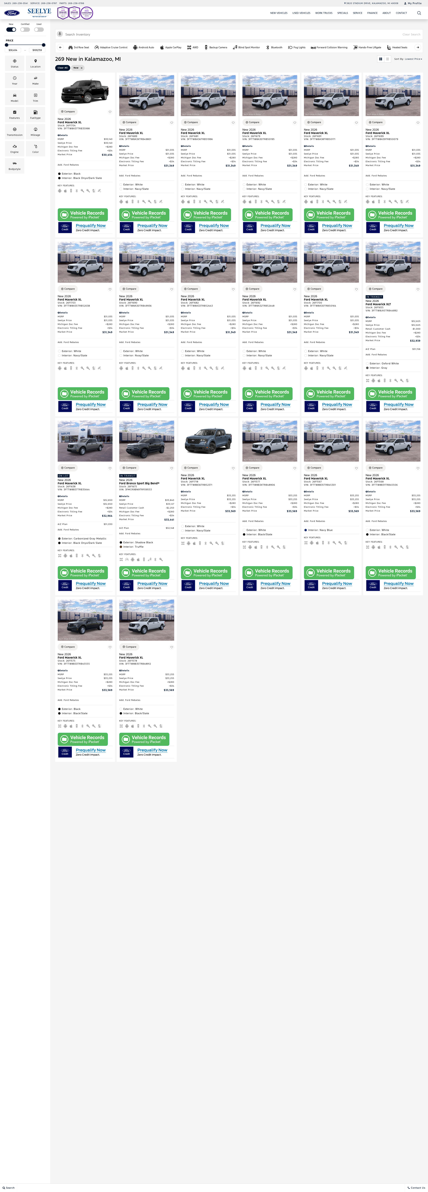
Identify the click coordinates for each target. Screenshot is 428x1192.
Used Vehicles (301, 13)
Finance (372, 13)
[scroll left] (60, 47)
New (11, 24)
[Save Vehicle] (110, 112)
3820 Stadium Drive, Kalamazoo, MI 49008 (372, 3)
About (387, 13)
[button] (419, 13)
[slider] (6, 45)
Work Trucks (323, 13)
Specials (342, 13)
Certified (25, 24)
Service (357, 13)
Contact (401, 13)
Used (38, 24)
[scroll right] (417, 47)
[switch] (11, 27)
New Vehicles (278, 13)
